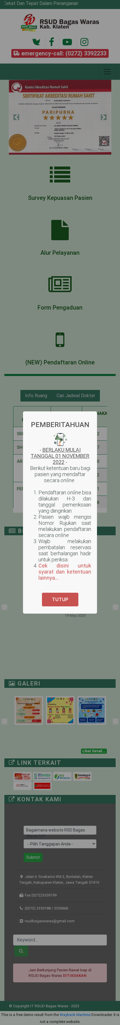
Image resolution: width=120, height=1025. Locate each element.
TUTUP (60, 599)
